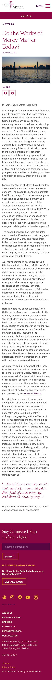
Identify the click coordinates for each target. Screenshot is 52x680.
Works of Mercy (32, 393)
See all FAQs (14, 581)
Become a (11, 617)
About (7, 613)
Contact (9, 626)
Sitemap (6, 663)
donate (26, 15)
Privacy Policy (8, 667)
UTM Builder (9, 604)
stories (9, 24)
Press (12, 631)
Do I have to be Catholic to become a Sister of (22, 572)
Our (10, 635)
